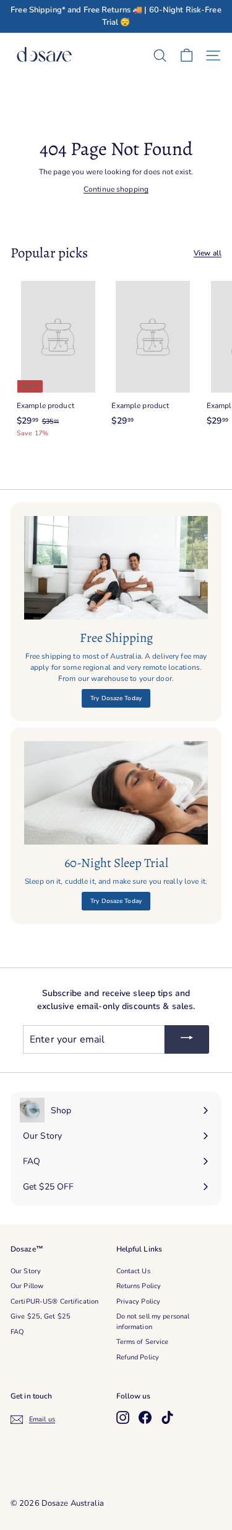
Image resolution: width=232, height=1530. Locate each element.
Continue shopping (116, 189)
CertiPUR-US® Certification (54, 1301)
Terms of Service (142, 1341)
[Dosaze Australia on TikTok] (167, 1417)
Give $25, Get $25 (41, 1316)
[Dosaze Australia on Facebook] (145, 1417)
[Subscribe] (187, 1039)
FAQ (17, 1332)
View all (207, 253)
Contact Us (133, 1271)
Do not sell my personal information (153, 1322)
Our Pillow (27, 1286)
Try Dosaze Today (116, 698)
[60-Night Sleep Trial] (116, 793)
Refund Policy (138, 1357)
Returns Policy (138, 1286)
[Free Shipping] (116, 568)
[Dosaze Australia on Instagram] (122, 1417)
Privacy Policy (138, 1301)
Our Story (26, 1271)
